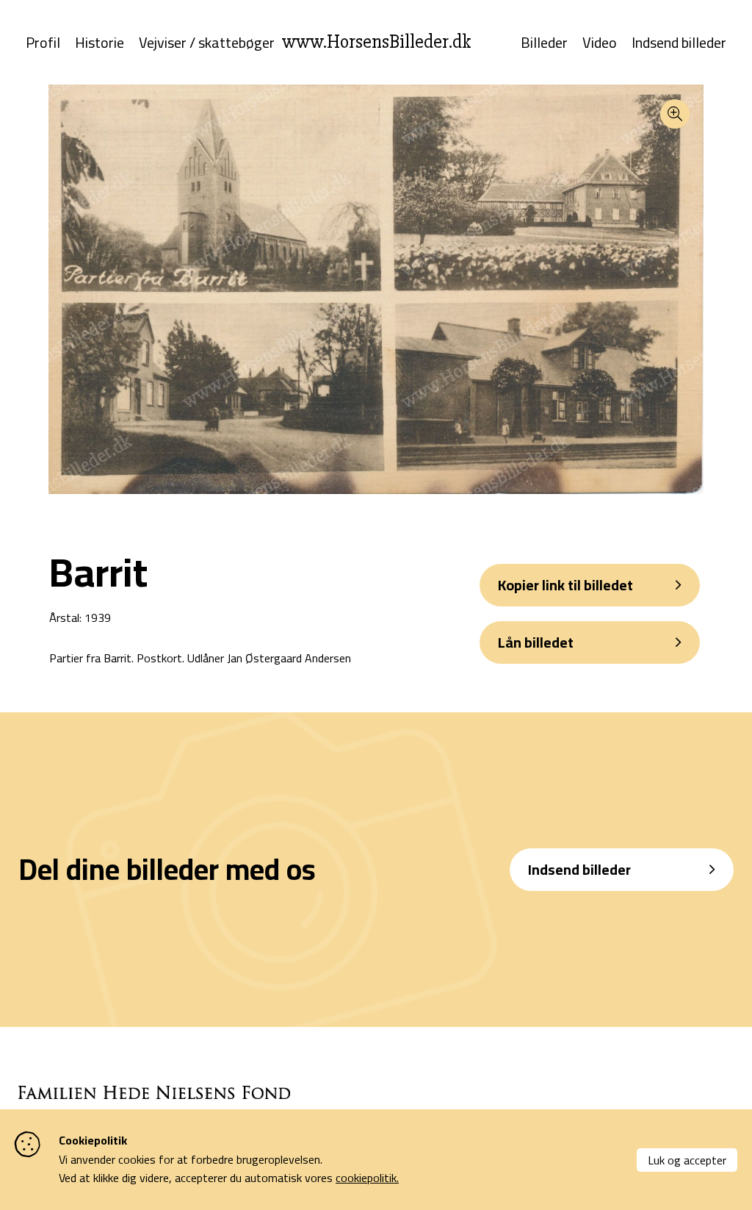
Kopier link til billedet (565, 584)
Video (599, 42)
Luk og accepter (687, 1160)
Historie (99, 42)
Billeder (544, 42)
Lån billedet (536, 642)
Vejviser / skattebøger (207, 42)
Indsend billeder (679, 42)
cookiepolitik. (367, 1178)
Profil (43, 42)
